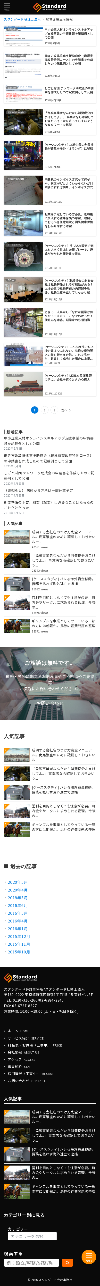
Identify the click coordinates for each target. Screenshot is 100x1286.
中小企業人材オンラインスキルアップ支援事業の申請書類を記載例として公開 (49, 441)
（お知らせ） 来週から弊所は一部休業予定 (38, 490)
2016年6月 (18, 905)
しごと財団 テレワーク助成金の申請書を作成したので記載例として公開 (49, 475)
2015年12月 (19, 936)
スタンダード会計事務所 (55, 1280)
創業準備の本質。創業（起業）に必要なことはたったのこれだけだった (49, 505)
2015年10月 (19, 952)
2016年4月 (18, 921)
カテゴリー (18, 1229)
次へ (64, 410)
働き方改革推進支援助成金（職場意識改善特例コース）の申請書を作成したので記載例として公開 (48, 458)
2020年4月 (18, 890)
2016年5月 (18, 913)
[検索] (67, 1263)
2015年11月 (19, 944)
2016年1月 (18, 928)
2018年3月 (18, 897)
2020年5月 (18, 882)
